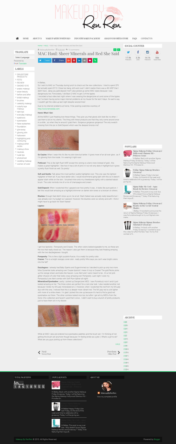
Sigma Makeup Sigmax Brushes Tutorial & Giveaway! (146, 223)
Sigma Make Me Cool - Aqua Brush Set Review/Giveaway (145, 187)
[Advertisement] (85, 71)
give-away (21, 129)
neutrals (20, 152)
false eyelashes (23, 124)
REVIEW (20, 83)
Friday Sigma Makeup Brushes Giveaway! (146, 171)
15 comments (73, 50)
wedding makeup (24, 161)
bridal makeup (23, 97)
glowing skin (22, 132)
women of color (23, 164)
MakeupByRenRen (108, 393)
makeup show (23, 149)
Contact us (146, 38)
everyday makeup (24, 115)
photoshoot (22, 158)
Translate (23, 63)
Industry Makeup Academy (87, 38)
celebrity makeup (24, 103)
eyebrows (21, 118)
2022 (125, 336)
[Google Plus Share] (68, 60)
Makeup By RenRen (24, 439)
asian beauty (22, 92)
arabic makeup (23, 89)
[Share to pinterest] (74, 60)
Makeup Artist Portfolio (58, 38)
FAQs (134, 38)
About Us (37, 38)
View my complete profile (107, 397)
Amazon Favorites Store (116, 38)
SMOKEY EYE (23, 86)
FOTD (19, 80)
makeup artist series (23, 145)
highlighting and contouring (23, 139)
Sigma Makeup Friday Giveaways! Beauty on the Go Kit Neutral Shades (147, 205)
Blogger (157, 439)
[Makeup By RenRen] (17, 38)
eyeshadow (22, 121)
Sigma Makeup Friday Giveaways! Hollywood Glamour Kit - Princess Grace (147, 153)
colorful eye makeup (22, 107)
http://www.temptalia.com (49, 109)
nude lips (21, 155)
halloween (21, 135)
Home (26, 38)
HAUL (117, 344)
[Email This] (89, 60)
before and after (24, 94)
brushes (20, 100)
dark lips (20, 112)
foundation (21, 126)
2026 (125, 322)
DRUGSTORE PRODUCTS (22, 75)
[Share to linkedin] (79, 60)
